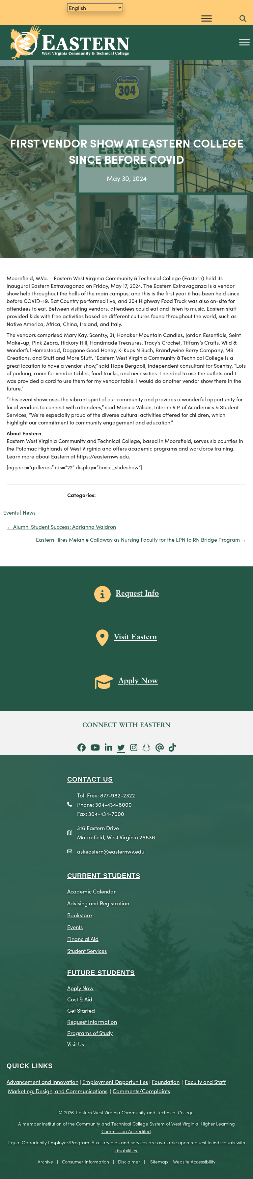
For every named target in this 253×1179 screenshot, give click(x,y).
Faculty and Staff (205, 1081)
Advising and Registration (98, 903)
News (29, 512)
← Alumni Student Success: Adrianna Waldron (61, 526)
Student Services (87, 950)
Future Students (101, 972)
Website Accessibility (194, 1161)
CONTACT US (90, 779)
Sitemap (159, 1161)
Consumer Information (85, 1161)
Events (11, 512)
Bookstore (79, 915)
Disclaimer (129, 1161)
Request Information (92, 1021)
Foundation (166, 1081)
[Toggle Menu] (206, 18)
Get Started (81, 1010)
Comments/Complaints (141, 1091)
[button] (242, 19)
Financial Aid (82, 938)
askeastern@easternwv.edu (110, 851)
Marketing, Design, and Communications (57, 1091)
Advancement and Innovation (42, 1081)
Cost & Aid (79, 999)
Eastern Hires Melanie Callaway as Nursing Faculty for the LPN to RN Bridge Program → (141, 539)
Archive (45, 1161)
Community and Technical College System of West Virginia (137, 1123)
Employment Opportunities (115, 1081)
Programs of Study (90, 1032)
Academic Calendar (91, 891)
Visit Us (75, 1044)
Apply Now (80, 988)
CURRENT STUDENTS (103, 875)
